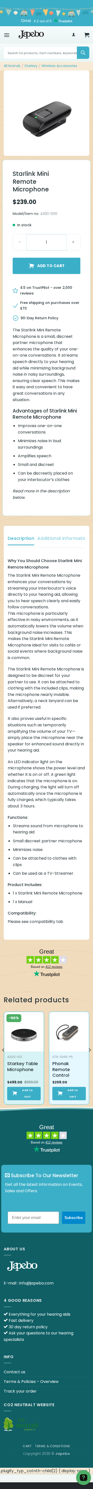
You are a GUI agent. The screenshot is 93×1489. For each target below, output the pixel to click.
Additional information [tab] (63, 538)
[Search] (83, 52)
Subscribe (73, 1217)
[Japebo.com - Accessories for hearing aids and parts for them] (31, 35)
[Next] (89, 1060)
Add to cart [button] (27, 1093)
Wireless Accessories (59, 65)
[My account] (73, 35)
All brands (12, 65)
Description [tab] (21, 538)
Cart (27, 1446)
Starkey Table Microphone (22, 1066)
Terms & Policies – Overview (31, 1381)
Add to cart (50, 265)
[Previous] (3, 1060)
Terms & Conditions (52, 1446)
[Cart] (86, 34)
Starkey (31, 65)
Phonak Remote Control (61, 1069)
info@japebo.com (36, 1283)
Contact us (14, 1372)
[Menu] (7, 35)
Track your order (20, 1391)
